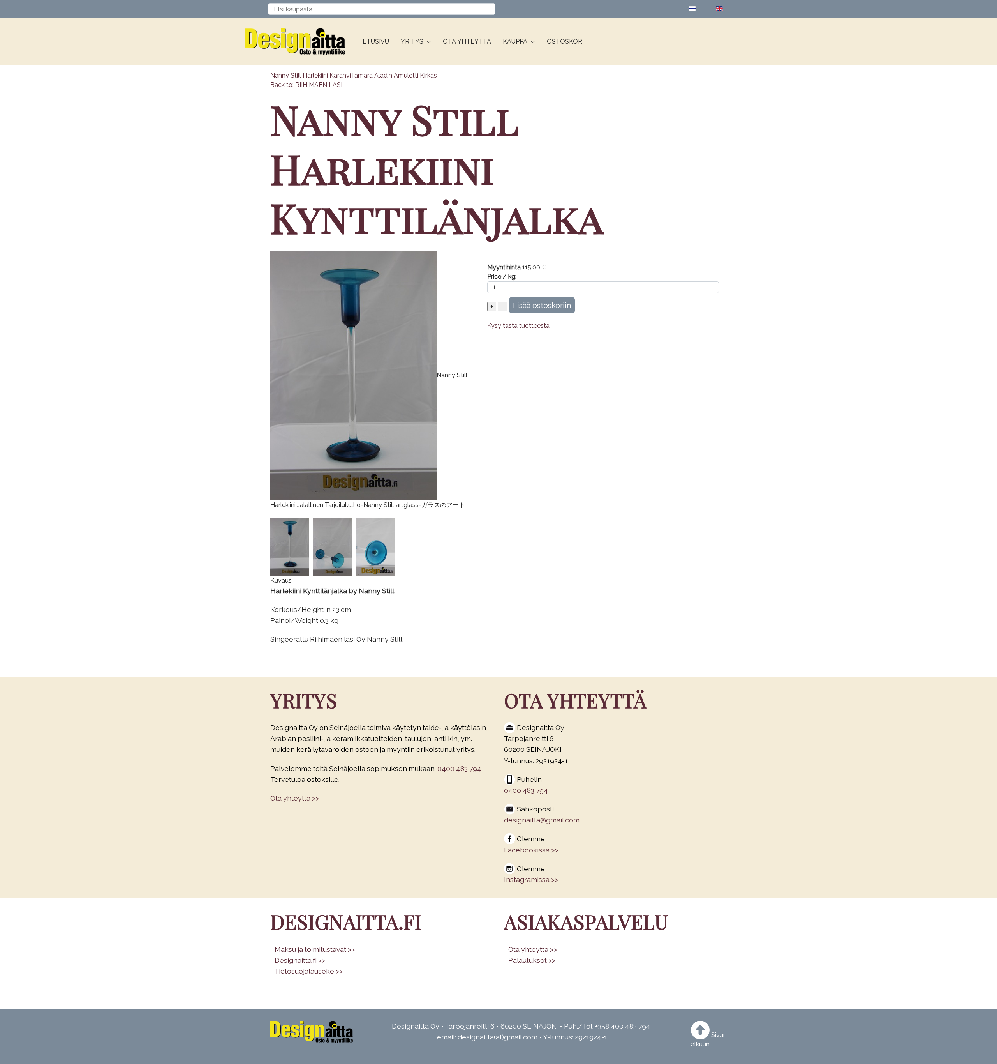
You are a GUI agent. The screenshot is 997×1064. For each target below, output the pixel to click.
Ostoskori (565, 41)
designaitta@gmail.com (542, 820)
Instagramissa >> (531, 879)
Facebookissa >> (531, 850)
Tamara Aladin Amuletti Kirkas (394, 75)
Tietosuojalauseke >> (308, 971)
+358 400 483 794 (622, 1026)
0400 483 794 (459, 768)
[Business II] (311, 1032)
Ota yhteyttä (467, 41)
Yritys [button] (412, 41)
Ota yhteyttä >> (294, 798)
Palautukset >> (531, 960)
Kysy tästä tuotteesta (518, 325)
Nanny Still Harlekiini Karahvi (310, 75)
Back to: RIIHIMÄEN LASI (306, 84)
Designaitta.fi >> (300, 960)
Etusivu (376, 41)
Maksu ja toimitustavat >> (315, 949)
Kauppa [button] (515, 41)
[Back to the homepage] (298, 41)
